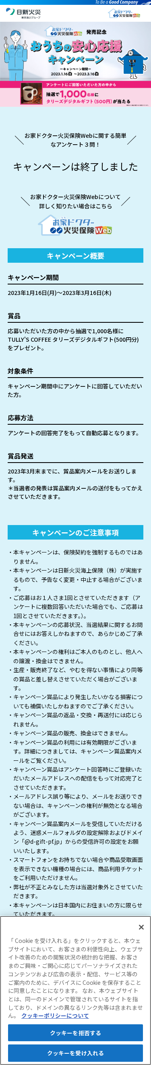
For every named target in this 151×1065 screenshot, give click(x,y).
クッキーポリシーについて (55, 1015)
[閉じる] (141, 927)
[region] (75, 990)
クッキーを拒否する (75, 1033)
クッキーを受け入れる (75, 1053)
